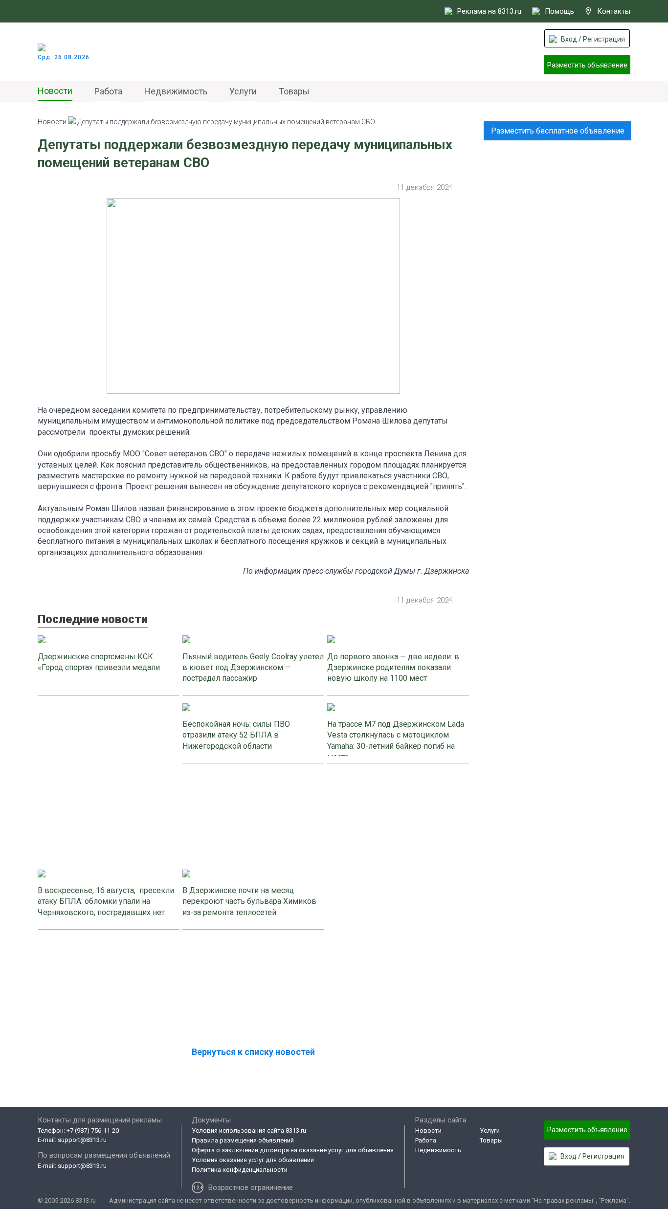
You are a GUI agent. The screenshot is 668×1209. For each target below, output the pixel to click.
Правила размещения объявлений (243, 1140)
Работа (108, 91)
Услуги (243, 91)
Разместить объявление (587, 65)
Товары (294, 91)
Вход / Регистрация (593, 39)
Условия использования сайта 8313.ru (249, 1130)
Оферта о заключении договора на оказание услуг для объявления (293, 1150)
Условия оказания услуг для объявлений (253, 1160)
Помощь (559, 11)
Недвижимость (175, 91)
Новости (55, 91)
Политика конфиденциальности (240, 1169)
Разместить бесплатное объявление (557, 130)
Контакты (613, 11)
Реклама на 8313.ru (489, 11)
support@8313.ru (82, 1139)
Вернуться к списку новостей (253, 1052)
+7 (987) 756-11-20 (93, 1130)
